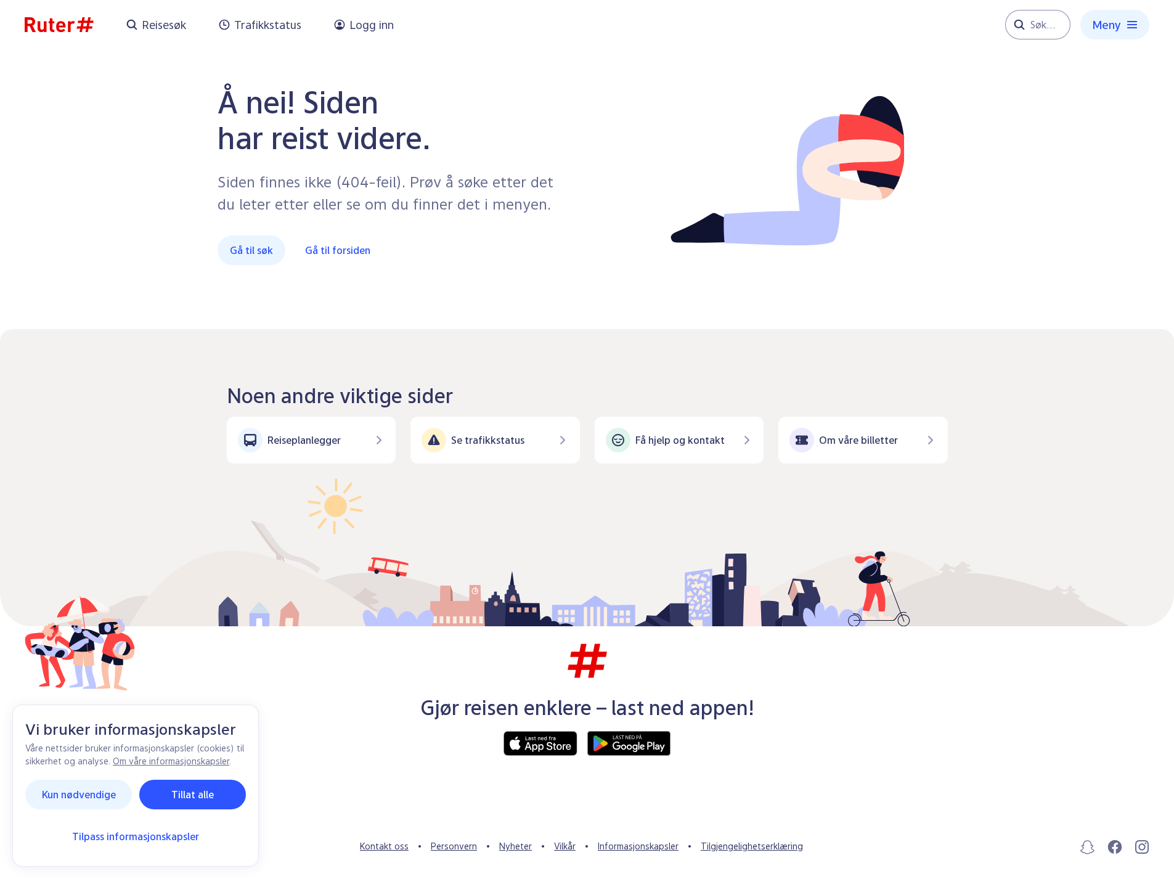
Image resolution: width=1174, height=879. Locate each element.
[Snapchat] (1087, 847)
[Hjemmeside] (59, 24)
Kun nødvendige (79, 794)
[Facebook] (1114, 847)
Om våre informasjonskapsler (171, 761)
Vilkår (565, 846)
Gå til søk (251, 250)
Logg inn (371, 24)
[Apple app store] (540, 743)
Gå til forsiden (337, 250)
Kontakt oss (384, 846)
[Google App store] (629, 743)
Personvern (454, 846)
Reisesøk (164, 24)
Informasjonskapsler (638, 846)
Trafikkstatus (267, 24)
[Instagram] (1142, 847)
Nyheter (515, 846)
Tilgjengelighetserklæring (752, 846)
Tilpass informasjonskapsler (135, 836)
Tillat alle (192, 794)
